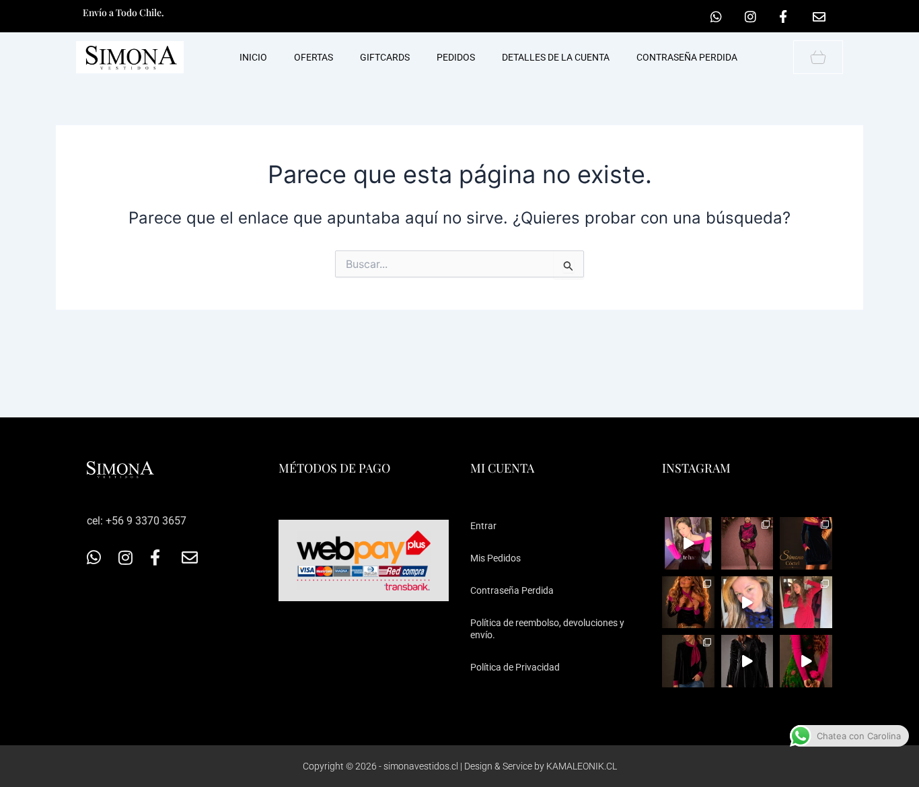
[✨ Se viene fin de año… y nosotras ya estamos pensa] (806, 543)
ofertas (313, 57)
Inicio (253, 57)
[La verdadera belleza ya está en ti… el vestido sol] (688, 543)
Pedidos (456, 57)
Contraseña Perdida (512, 590)
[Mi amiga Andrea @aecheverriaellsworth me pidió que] (747, 602)
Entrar (483, 525)
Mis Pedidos (495, 558)
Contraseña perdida (686, 57)
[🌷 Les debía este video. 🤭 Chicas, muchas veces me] (806, 661)
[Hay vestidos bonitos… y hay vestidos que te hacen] (747, 661)
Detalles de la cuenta (556, 57)
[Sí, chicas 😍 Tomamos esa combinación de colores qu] (688, 661)
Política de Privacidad (515, 667)
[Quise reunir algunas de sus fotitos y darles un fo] (747, 543)
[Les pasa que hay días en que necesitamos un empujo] (806, 602)
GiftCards (385, 57)
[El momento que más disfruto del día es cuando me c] (688, 602)
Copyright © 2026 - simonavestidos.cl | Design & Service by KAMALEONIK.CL (460, 766)
